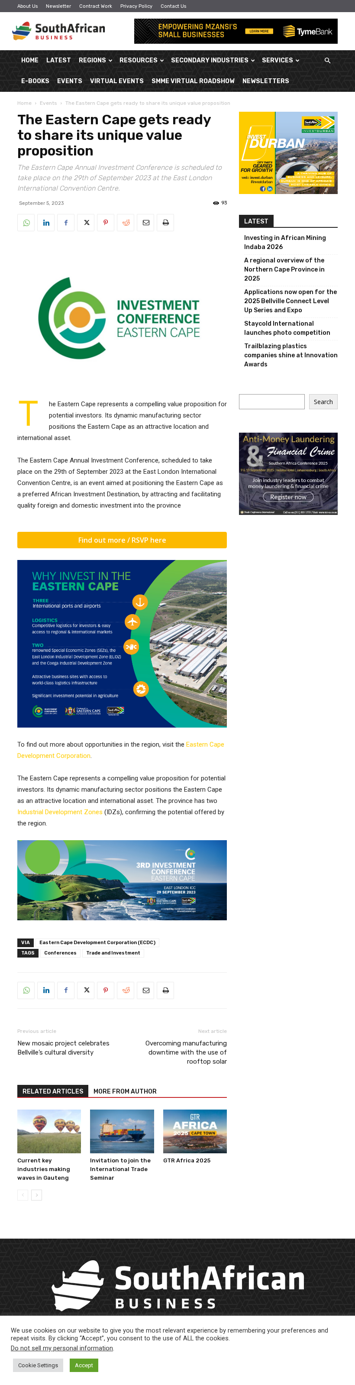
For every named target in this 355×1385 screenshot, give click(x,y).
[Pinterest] (105, 222)
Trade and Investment (113, 953)
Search (323, 402)
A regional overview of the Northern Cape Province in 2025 (284, 269)
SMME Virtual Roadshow (193, 81)
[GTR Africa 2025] (195, 1131)
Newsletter (58, 6)
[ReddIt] (125, 222)
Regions (92, 60)
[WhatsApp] (26, 222)
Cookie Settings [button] (38, 1365)
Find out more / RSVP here (122, 540)
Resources (138, 60)
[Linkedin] (46, 222)
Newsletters (265, 81)
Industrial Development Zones (60, 812)
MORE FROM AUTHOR (125, 1091)
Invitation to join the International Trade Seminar (120, 1169)
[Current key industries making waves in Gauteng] (49, 1131)
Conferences (60, 953)
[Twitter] (85, 222)
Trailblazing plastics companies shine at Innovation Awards (291, 355)
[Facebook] (65, 222)
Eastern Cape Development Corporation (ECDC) (97, 942)
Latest (58, 60)
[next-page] (36, 1195)
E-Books (35, 81)
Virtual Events (117, 81)
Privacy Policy (136, 6)
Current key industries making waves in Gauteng (43, 1169)
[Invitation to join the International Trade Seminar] (122, 1131)
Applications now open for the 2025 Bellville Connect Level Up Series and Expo (290, 301)
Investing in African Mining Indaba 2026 (285, 242)
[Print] (165, 222)
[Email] (145, 222)
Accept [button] (84, 1365)
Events (69, 81)
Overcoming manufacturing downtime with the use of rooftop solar (186, 1052)
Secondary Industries (209, 60)
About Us (27, 6)
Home (30, 60)
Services (277, 60)
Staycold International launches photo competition (287, 328)
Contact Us (173, 6)
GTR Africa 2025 (186, 1160)
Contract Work (95, 6)
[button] (327, 61)
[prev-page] (22, 1195)
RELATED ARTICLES (53, 1091)
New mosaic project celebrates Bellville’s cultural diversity (63, 1047)
